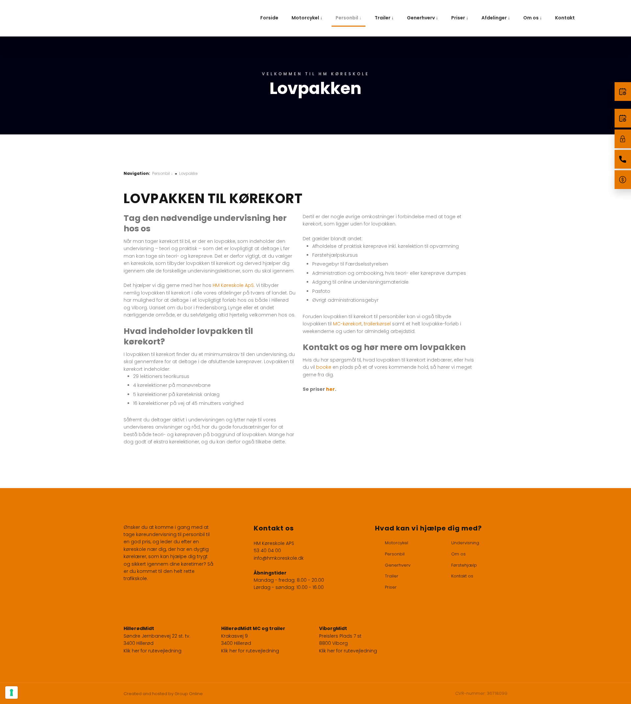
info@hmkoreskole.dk (279, 558)
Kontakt (565, 17)
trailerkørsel (377, 323)
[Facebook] (130, 596)
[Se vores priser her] (623, 179)
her (330, 389)
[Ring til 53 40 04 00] (623, 159)
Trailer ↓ (384, 17)
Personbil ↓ (349, 17)
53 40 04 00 (267, 550)
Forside (269, 17)
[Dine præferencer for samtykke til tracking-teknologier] (11, 692)
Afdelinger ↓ (495, 17)
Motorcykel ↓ (307, 17)
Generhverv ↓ (422, 17)
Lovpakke (188, 173)
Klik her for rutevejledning (152, 650)
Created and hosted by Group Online (163, 694)
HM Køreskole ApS (233, 285)
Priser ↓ (459, 17)
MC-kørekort (347, 323)
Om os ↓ (532, 17)
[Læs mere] (623, 91)
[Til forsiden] (138, 18)
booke (323, 367)
